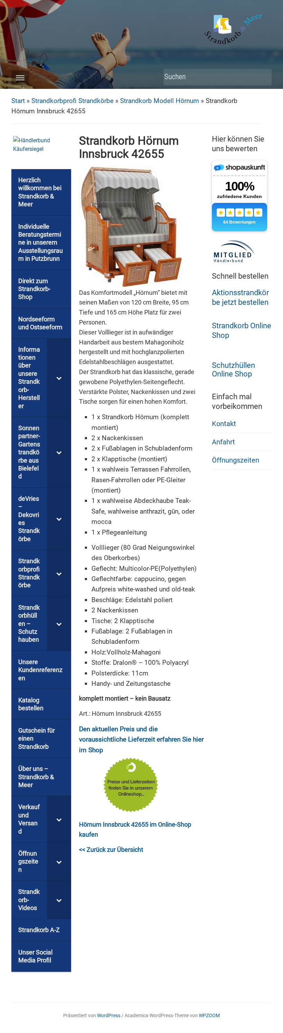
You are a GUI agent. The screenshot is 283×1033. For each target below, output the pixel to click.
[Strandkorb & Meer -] (234, 30)
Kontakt (224, 424)
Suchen (263, 77)
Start (18, 101)
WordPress (108, 1015)
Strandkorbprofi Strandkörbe (72, 101)
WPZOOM (209, 1015)
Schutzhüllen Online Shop (233, 369)
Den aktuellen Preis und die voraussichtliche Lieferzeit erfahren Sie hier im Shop (141, 739)
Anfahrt (223, 442)
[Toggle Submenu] (59, 378)
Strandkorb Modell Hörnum (159, 101)
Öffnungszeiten (235, 460)
